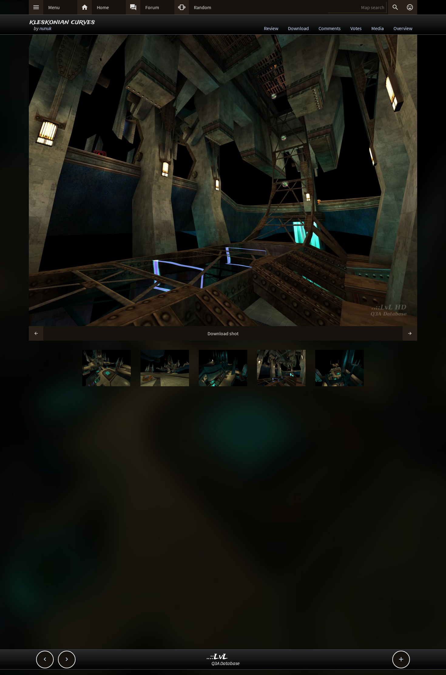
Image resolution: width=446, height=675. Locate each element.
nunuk (45, 28)
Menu (54, 7)
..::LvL (217, 657)
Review (271, 28)
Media (377, 28)
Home (103, 7)
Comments (330, 28)
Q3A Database (225, 663)
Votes (356, 28)
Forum (152, 7)
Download (298, 28)
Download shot (223, 333)
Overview (403, 28)
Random (202, 7)
